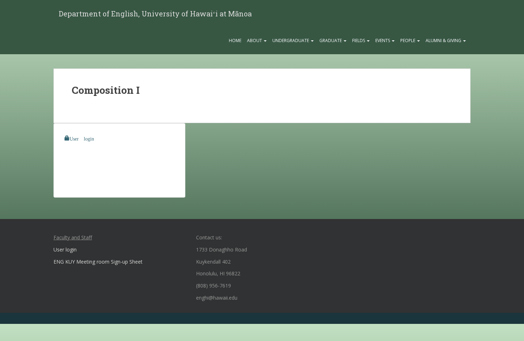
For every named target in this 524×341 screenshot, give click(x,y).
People (408, 40)
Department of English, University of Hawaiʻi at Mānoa (155, 13)
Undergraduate (291, 40)
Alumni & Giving (444, 40)
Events (383, 40)
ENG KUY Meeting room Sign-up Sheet (98, 261)
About (255, 40)
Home (235, 40)
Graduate (331, 40)
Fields (359, 40)
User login (82, 138)
